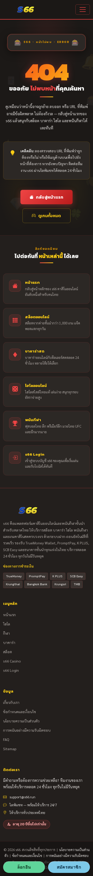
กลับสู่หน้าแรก (50, 197)
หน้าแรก (9, 614)
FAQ (6, 739)
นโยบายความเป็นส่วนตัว (21, 721)
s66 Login (11, 670)
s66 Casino (12, 661)
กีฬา (6, 633)
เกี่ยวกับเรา (11, 702)
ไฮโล (6, 624)
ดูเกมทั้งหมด (49, 216)
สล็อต (7, 651)
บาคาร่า (9, 642)
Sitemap (10, 748)
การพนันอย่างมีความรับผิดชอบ (27, 730)
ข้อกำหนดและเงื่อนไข (19, 711)
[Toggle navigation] (82, 9)
